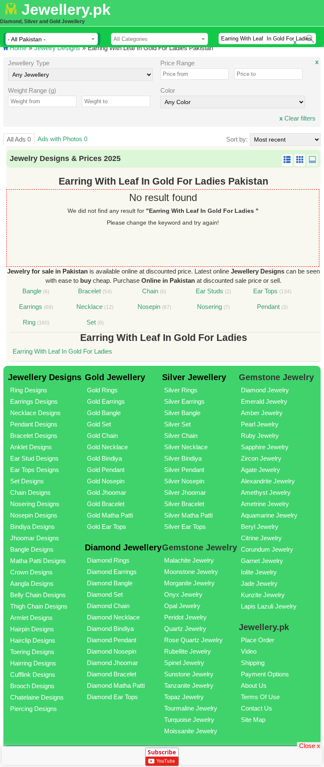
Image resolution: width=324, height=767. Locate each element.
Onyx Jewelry (183, 594)
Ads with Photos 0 (62, 138)
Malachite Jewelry (189, 560)
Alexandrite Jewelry (268, 481)
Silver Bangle (182, 412)
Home (18, 47)
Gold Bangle (104, 412)
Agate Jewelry (260, 469)
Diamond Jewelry (265, 390)
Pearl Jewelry (259, 424)
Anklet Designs (31, 447)
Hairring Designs (33, 663)
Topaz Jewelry (184, 696)
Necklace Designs (35, 412)
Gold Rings (102, 390)
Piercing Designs (33, 708)
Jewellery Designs (44, 377)
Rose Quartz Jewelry (193, 640)
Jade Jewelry (259, 583)
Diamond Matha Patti (116, 685)
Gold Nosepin (105, 481)
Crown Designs (31, 572)
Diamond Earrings (112, 571)
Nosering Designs (34, 503)
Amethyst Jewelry (266, 492)
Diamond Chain (108, 605)
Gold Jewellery (115, 377)
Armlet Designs (31, 617)
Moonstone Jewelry (191, 571)
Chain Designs (30, 492)
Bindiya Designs (32, 526)
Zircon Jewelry (261, 458)
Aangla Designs (32, 583)
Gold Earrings (106, 401)
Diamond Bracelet (111, 674)
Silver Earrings (184, 401)
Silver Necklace (186, 447)
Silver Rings (180, 390)
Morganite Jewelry (189, 583)
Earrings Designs (34, 401)
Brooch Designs (32, 685)
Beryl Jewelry (259, 526)
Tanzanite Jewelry (188, 685)
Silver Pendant (184, 469)
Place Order (257, 640)
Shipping (253, 662)
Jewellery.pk (66, 9)
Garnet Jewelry (262, 560)
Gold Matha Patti (110, 515)
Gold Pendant (105, 469)
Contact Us (256, 708)
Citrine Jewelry (261, 538)
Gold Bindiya (104, 458)
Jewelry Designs (57, 47)
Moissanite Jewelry (190, 731)
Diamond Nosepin (111, 651)
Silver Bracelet (184, 503)
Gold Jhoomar (106, 492)
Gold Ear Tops (106, 526)
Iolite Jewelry (259, 572)
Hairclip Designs (32, 640)
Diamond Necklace (113, 617)
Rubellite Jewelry (187, 651)
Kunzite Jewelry (263, 594)
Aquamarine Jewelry (269, 515)
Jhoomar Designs (34, 538)
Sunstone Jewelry (188, 674)
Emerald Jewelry (264, 401)
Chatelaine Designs (37, 697)
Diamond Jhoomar (112, 662)
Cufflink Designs (32, 674)
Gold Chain (102, 435)
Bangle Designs (32, 549)
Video (248, 651)
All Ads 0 (19, 139)
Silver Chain (180, 435)
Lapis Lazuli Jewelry (269, 606)
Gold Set (99, 424)
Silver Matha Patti (188, 515)
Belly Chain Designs (38, 594)
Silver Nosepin (184, 481)
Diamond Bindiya (110, 628)
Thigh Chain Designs (39, 606)
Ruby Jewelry (260, 435)
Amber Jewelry (262, 412)
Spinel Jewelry (184, 662)
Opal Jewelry (182, 605)
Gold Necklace (107, 447)
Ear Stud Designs (34, 458)
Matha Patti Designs (38, 560)
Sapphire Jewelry (265, 447)
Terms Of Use (260, 696)
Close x (309, 745)
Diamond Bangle (109, 583)
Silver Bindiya (183, 458)
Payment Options (265, 674)
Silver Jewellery (194, 377)
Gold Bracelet (105, 503)
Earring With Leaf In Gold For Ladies (62, 351)
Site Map (253, 719)
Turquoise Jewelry (189, 719)
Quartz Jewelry (185, 628)
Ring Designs (28, 390)
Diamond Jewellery (123, 547)
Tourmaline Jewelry (190, 708)
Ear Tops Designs (34, 469)
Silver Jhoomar (185, 492)
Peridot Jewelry (185, 617)
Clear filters (297, 118)
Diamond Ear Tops (112, 696)
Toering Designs (32, 651)
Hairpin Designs (32, 629)
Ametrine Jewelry (265, 503)
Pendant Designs (33, 424)
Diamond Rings (108, 560)
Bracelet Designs (33, 435)
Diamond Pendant (111, 640)
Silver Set (177, 424)
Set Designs (27, 481)
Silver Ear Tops (185, 526)
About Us (254, 685)
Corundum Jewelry (267, 549)
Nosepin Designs (33, 515)
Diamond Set (105, 594)
